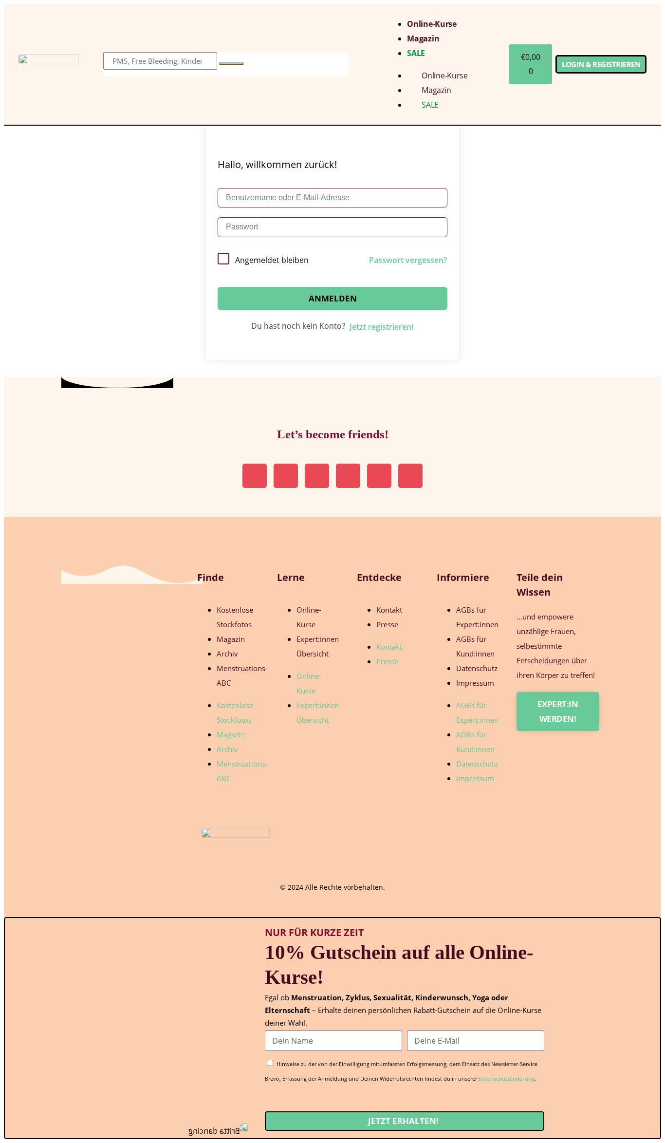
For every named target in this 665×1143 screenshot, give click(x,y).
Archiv (227, 653)
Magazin (423, 38)
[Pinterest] (286, 476)
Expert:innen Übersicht (317, 646)
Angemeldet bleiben (272, 260)
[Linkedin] (317, 476)
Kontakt (389, 610)
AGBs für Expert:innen (477, 617)
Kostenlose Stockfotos (235, 617)
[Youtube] (379, 476)
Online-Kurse (431, 24)
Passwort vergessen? (408, 260)
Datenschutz (477, 668)
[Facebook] (410, 476)
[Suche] (231, 63)
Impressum (475, 683)
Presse (387, 624)
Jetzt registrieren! (381, 326)
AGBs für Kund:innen (475, 646)
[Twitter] (348, 476)
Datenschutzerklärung (507, 1078)
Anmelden (333, 298)
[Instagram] (254, 476)
